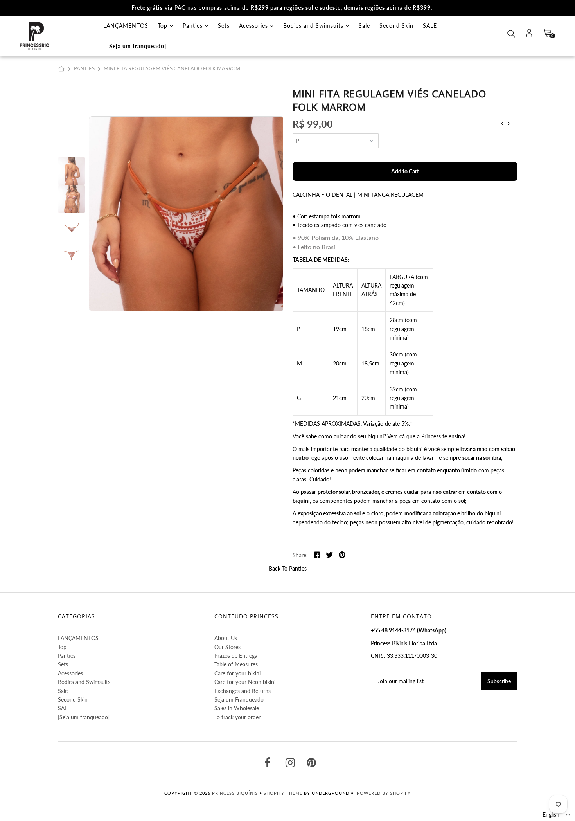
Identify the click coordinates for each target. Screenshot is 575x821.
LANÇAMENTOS (125, 25)
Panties (194, 25)
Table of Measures (236, 664)
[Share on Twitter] (329, 555)
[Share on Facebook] (317, 555)
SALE (430, 25)
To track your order (237, 717)
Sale (364, 25)
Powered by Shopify (384, 793)
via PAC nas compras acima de (281, 7)
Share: (300, 555)
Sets (224, 25)
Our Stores (227, 647)
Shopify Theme (283, 793)
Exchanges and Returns (242, 691)
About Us (225, 638)
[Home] (63, 68)
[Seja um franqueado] (136, 46)
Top (163, 25)
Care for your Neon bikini (244, 682)
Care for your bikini (237, 673)
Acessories (254, 25)
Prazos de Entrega (235, 655)
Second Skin (396, 25)
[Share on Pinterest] (342, 555)
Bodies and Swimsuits (314, 25)
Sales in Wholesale (236, 708)
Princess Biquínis (235, 793)
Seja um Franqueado (239, 699)
